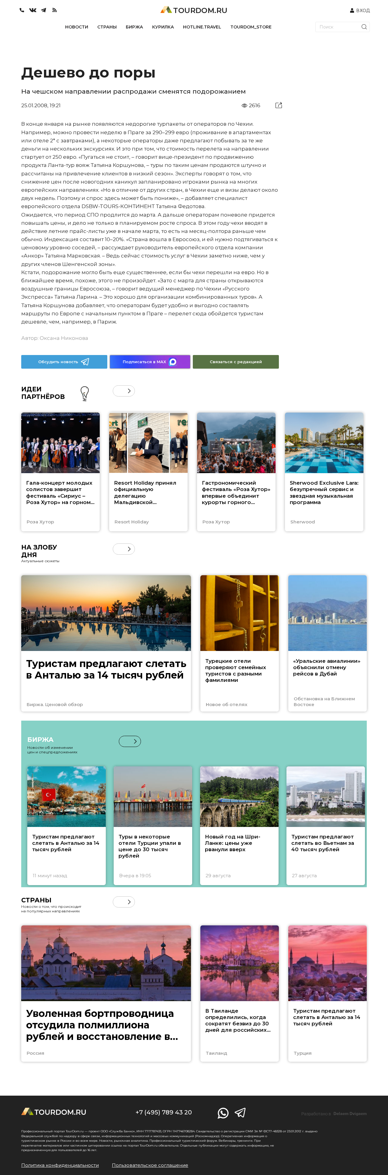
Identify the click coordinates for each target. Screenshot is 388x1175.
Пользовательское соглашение (150, 1165)
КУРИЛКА (163, 27)
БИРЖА (134, 27)
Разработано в (334, 1113)
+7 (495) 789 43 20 (163, 1112)
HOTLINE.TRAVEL (202, 27)
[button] (118, 391)
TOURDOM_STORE (251, 27)
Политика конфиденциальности (60, 1165)
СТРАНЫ (107, 27)
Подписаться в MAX (144, 361)
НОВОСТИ (76, 27)
